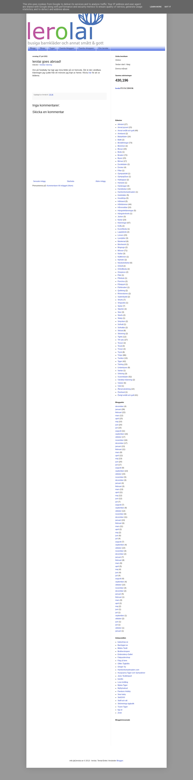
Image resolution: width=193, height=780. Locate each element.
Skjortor (121, 309)
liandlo (120, 679)
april (117, 419)
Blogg (32, 48)
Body (120, 152)
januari (118, 409)
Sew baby (122, 694)
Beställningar (123, 143)
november (119, 440)
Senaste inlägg (39, 181)
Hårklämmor (123, 204)
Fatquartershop (124, 657)
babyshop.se (123, 642)
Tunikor (121, 358)
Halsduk (121, 183)
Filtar (120, 171)
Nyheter (121, 260)
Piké (119, 275)
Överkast (121, 392)
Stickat (120, 331)
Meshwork (122, 244)
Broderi (121, 155)
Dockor (120, 167)
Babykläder (122, 137)
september (119, 434)
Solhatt (120, 324)
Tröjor (120, 355)
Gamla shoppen (86, 48)
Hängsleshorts (124, 214)
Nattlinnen (122, 257)
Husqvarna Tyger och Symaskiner (131, 673)
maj (116, 422)
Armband (121, 134)
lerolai (117, 88)
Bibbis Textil (122, 648)
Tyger (52, 48)
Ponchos (121, 281)
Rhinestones (123, 294)
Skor (119, 312)
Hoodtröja (122, 198)
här (90, 73)
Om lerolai (103, 48)
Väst (119, 386)
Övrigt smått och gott (126, 395)
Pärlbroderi (122, 287)
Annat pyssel (123, 127)
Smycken (121, 321)
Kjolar (120, 220)
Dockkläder (122, 164)
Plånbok (121, 278)
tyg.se (120, 710)
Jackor (120, 217)
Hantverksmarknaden (126, 192)
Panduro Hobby (124, 691)
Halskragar (122, 186)
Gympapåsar (123, 177)
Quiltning (121, 291)
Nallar (120, 254)
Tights (120, 337)
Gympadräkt (123, 174)
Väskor (120, 383)
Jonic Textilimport (125, 676)
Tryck (120, 352)
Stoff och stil (122, 701)
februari (118, 412)
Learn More (155, 7)
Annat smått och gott (126, 131)
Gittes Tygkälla (124, 664)
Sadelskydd (122, 297)
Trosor (120, 349)
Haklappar (122, 180)
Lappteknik (122, 232)
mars (117, 416)
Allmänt (121, 124)
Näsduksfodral (124, 263)
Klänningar (122, 223)
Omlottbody (122, 269)
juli (116, 428)
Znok (120, 713)
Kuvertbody (122, 229)
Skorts (120, 315)
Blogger (120, 761)
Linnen (120, 235)
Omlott (120, 266)
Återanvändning (124, 389)
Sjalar (120, 306)
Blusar (120, 149)
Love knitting (123, 682)
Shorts (120, 300)
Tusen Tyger (123, 707)
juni (116, 425)
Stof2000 (121, 697)
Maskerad (122, 241)
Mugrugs (121, 247)
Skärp (120, 318)
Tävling (121, 364)
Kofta (120, 226)
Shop (42, 48)
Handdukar (122, 189)
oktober (118, 437)
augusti (118, 431)
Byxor (120, 158)
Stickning (121, 334)
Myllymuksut (123, 688)
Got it (168, 7)
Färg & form (122, 661)
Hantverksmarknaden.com (128, 670)
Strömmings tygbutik (126, 704)
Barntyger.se (123, 645)
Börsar (120, 161)
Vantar (120, 371)
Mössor (121, 251)
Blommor (121, 146)
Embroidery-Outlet (125, 654)
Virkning (121, 374)
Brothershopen (124, 651)
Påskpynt (121, 284)
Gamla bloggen (66, 48)
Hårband (121, 201)
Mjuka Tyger (123, 685)
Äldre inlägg (101, 181)
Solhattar (121, 328)
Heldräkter (122, 195)
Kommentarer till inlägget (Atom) (60, 186)
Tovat (120, 346)
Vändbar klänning (45, 65)
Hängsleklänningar (125, 211)
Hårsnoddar (122, 207)
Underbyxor (122, 368)
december (119, 406)
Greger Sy (122, 667)
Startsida (70, 181)
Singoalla (121, 303)
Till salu (121, 340)
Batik (120, 140)
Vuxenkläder (123, 377)
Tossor (120, 343)
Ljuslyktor (121, 238)
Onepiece (122, 272)
